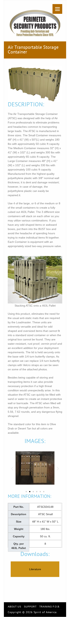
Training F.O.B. (49, 606)
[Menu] (57, 9)
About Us (14, 606)
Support (30, 606)
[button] (12, 468)
